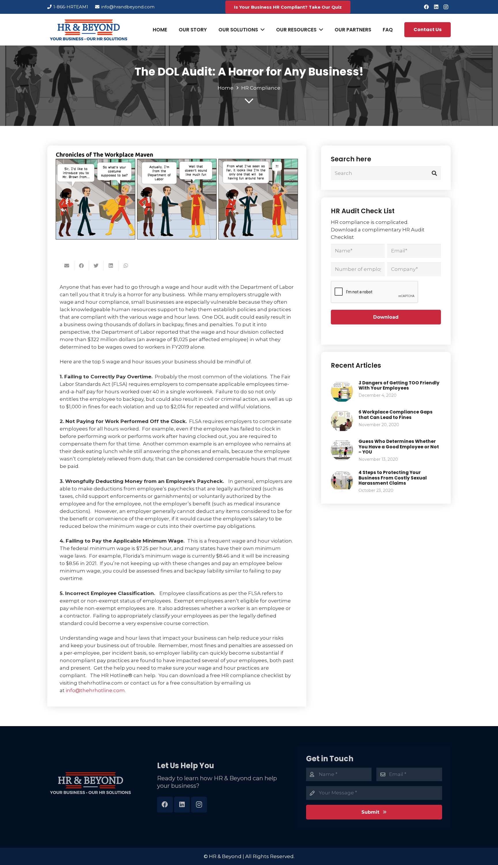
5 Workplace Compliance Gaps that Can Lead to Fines (396, 414)
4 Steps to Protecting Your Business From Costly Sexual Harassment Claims (393, 477)
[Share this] (81, 266)
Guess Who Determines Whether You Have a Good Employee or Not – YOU (399, 446)
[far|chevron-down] (249, 101)
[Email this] (67, 266)
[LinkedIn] (436, 7)
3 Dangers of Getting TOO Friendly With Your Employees (399, 385)
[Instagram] (446, 7)
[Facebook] (426, 7)
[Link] (88, 30)
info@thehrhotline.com (95, 690)
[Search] (434, 173)
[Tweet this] (96, 266)
